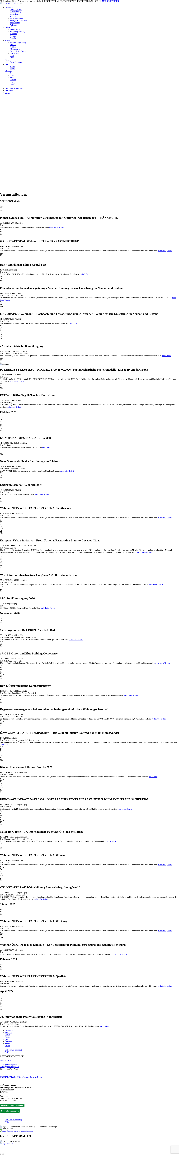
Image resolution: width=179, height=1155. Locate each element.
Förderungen (15, 49)
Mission (13, 80)
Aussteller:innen (16, 62)
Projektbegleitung (16, 18)
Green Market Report (18, 51)
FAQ (12, 58)
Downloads (14, 53)
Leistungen (9, 7)
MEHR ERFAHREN (110, 1)
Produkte (13, 38)
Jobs (11, 82)
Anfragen (13, 25)
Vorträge (13, 16)
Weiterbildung (15, 12)
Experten (13, 34)
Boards (12, 75)
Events (12, 67)
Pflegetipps (14, 47)
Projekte (13, 36)
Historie (13, 77)
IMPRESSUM (5, 1060)
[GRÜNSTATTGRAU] (10, 3)
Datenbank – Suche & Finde (16, 88)
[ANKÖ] (7, 1143)
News (7, 64)
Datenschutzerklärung (13, 1050)
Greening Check (16, 10)
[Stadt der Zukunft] (16, 1131)
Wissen (7, 40)
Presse (12, 69)
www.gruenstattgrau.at (8, 1064)
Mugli (7, 60)
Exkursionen (14, 14)
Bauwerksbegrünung (18, 42)
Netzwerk (8, 27)
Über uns (8, 71)
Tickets (61, 227)
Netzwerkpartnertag (17, 31)
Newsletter (9, 90)
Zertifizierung (15, 23)
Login (7, 93)
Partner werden (15, 29)
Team (12, 73)
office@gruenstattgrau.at (9, 1067)
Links (12, 56)
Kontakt (13, 84)
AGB (7, 1052)
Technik (13, 45)
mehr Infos (53, 227)
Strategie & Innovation (18, 20)
